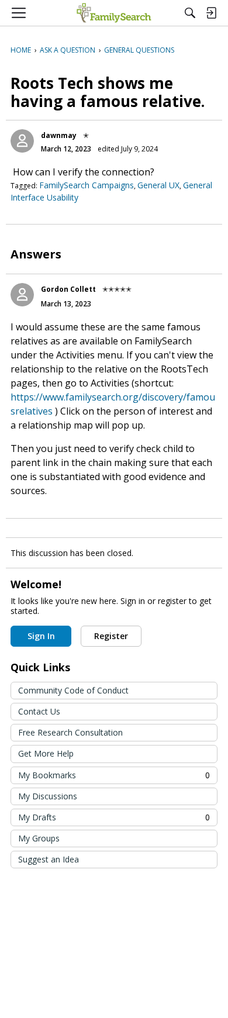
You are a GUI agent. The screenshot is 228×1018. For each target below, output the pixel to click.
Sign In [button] (41, 635)
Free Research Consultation (70, 732)
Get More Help (46, 753)
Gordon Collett (68, 289)
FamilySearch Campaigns (86, 185)
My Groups (39, 838)
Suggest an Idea (48, 859)
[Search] (190, 13)
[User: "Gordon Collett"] (22, 294)
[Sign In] (211, 13)
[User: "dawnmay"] (22, 141)
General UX (158, 185)
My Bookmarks (114, 775)
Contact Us (39, 711)
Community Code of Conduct (73, 690)
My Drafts (114, 817)
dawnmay (59, 135)
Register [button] (111, 635)
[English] (114, 13)
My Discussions (47, 796)
